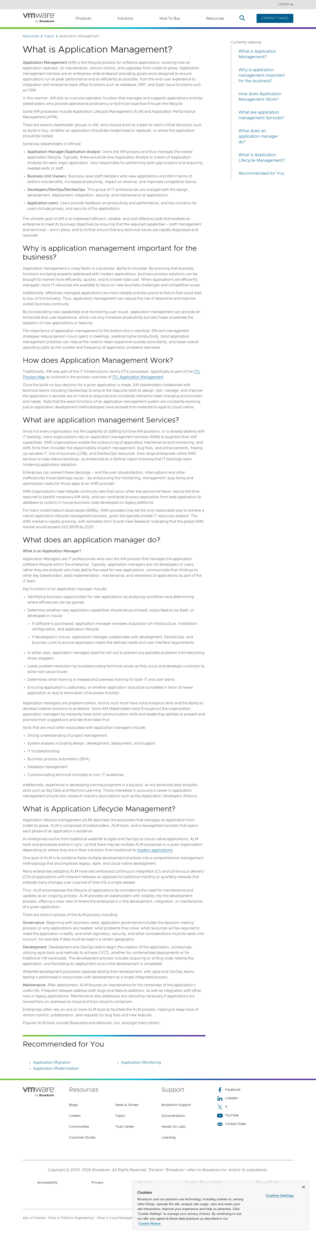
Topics (120, 1116)
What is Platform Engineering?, (71, 1218)
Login (283, 4)
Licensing (168, 1137)
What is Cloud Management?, (119, 1218)
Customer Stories (82, 1137)
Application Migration (52, 1062)
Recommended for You (261, 173)
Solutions (125, 18)
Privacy (97, 1182)
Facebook (233, 1089)
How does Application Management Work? (260, 97)
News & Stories (127, 1105)
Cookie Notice (150, 1223)
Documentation (173, 1116)
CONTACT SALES (274, 18)
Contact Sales (235, 1124)
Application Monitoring (141, 1062)
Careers (75, 1116)
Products (83, 18)
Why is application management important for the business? (262, 75)
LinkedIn (231, 1098)
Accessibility (47, 1182)
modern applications (155, 850)
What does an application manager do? (258, 136)
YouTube (232, 1115)
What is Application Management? (257, 54)
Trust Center (124, 1126)
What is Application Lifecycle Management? (262, 158)
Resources (215, 18)
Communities (79, 1126)
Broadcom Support (176, 1105)
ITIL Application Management (137, 377)
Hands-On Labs (173, 1126)
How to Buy (169, 18)
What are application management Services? (261, 115)
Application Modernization (56, 1068)
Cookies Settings (280, 1195)
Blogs (73, 1105)
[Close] (303, 1187)
